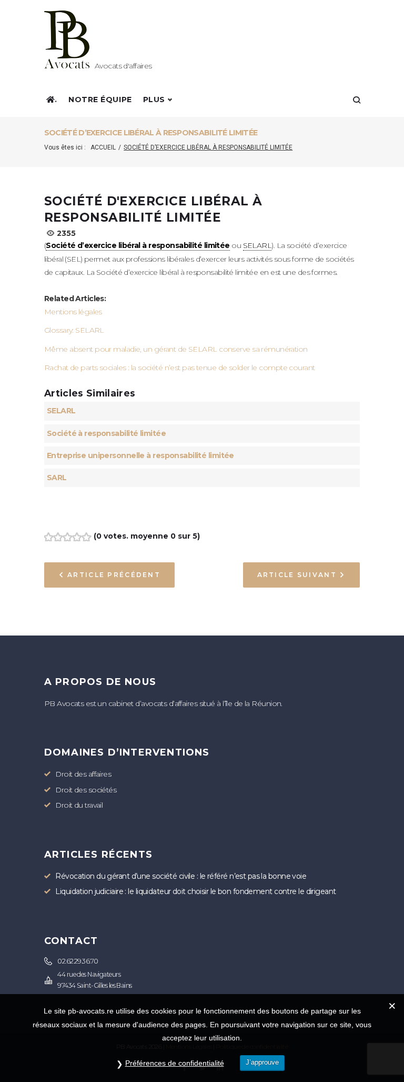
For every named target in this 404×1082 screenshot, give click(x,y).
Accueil (103, 147)
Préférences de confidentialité (174, 1063)
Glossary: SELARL (74, 330)
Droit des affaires (83, 774)
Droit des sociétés (85, 790)
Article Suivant (297, 575)
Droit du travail (79, 805)
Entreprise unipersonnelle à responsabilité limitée (140, 455)
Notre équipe (100, 99)
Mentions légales (73, 311)
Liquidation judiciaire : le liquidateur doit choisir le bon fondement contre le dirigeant (195, 891)
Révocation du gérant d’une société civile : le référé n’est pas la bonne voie (180, 876)
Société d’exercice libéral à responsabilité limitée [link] (137, 245)
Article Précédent (113, 575)
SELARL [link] (257, 245)
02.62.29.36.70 (77, 961)
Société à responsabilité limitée (106, 433)
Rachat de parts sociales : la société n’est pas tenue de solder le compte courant (179, 367)
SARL (57, 477)
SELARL (61, 410)
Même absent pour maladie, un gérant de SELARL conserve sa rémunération (176, 349)
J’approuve (262, 1062)
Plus (154, 99)
